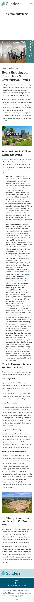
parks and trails (18, 353)
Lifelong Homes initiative (18, 479)
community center (24, 356)
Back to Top (27, 594)
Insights (15, 68)
